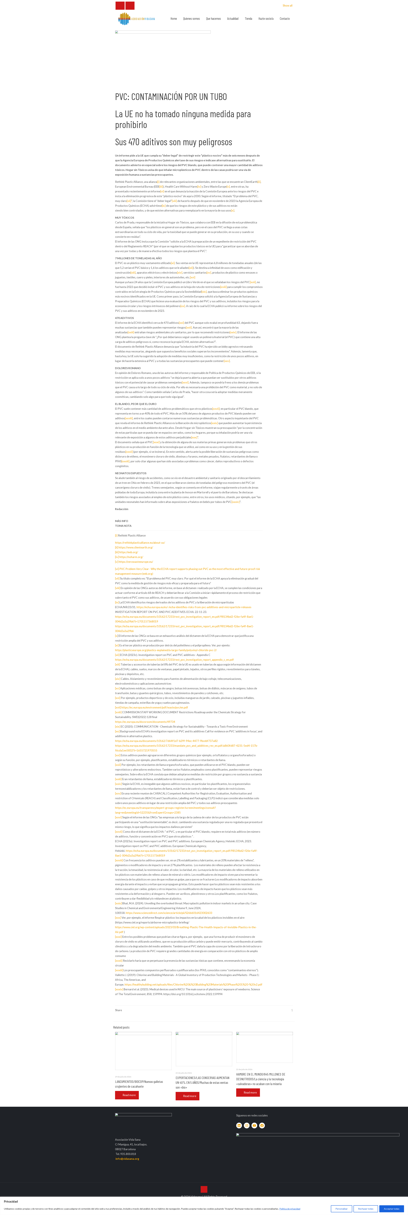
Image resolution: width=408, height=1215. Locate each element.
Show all (287, 5)
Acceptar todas (391, 1208)
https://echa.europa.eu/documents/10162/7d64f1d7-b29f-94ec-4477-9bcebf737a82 (166, 741)
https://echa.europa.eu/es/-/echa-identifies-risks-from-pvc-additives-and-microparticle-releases (194, 607)
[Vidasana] (136, 18)
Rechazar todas (365, 1208)
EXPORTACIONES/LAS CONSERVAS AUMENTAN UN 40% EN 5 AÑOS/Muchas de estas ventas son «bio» (202, 1082)
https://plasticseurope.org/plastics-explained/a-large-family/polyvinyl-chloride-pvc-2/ (166, 650)
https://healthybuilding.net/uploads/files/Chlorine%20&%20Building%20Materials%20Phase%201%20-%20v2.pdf (193, 984)
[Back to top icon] (204, 1189)
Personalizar (341, 1208)
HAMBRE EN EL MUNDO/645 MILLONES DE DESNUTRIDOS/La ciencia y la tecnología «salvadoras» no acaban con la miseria (260, 1079)
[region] (204, 1206)
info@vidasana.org (127, 1158)
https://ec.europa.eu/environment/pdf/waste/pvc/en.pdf (154, 707)
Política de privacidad (289, 1208)
